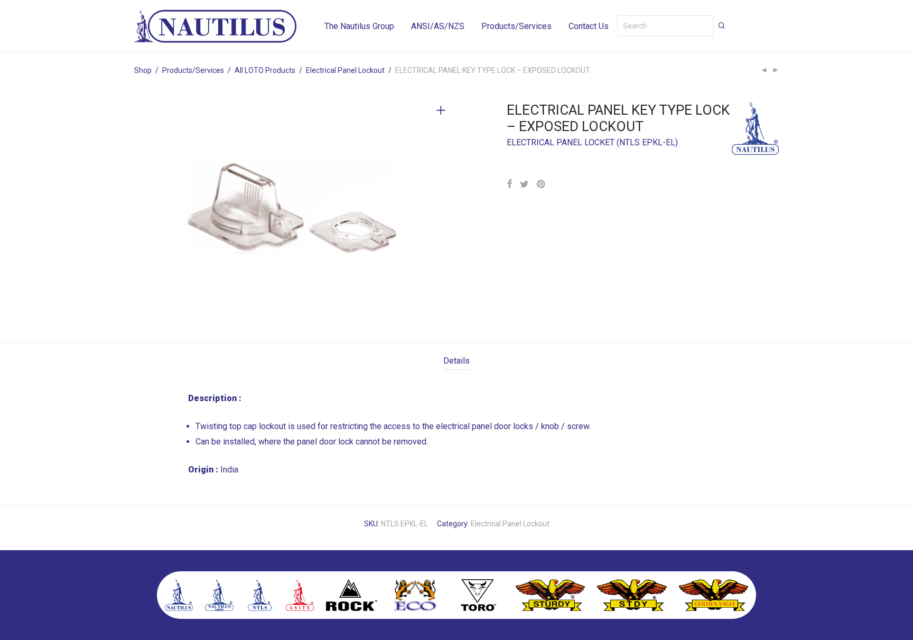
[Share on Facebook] (509, 184)
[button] (722, 25)
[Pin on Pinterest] (541, 184)
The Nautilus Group (359, 26)
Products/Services (516, 26)
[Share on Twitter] (524, 184)
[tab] (456, 361)
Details (456, 361)
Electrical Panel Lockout (345, 70)
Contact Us (589, 26)
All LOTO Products (265, 70)
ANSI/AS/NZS (437, 26)
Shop (143, 70)
